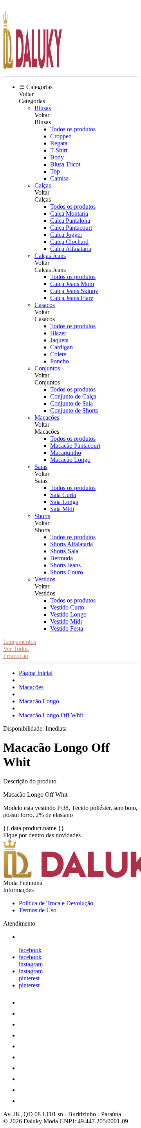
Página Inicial (35, 673)
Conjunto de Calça (73, 396)
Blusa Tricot (65, 164)
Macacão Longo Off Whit (51, 715)
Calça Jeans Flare (71, 298)
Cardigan (61, 347)
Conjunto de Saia (71, 403)
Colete (58, 354)
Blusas (42, 108)
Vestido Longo (68, 614)
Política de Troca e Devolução (56, 903)
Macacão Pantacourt (75, 445)
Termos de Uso (37, 910)
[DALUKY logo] (32, 66)
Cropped (61, 136)
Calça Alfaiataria (70, 248)
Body (57, 157)
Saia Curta (63, 495)
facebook (30, 950)
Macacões (46, 417)
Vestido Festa (66, 628)
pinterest (29, 978)
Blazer (58, 333)
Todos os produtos (73, 129)
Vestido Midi (66, 621)
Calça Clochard (69, 241)
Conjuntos (47, 368)
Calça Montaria (69, 213)
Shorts (42, 516)
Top (55, 171)
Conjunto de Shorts (74, 410)
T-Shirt (58, 150)
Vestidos (44, 579)
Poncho (59, 361)
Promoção (15, 655)
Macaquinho (65, 452)
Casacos (44, 305)
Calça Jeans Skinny (74, 291)
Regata (58, 143)
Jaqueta (59, 340)
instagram (31, 964)
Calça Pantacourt (71, 227)
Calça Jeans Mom (72, 284)
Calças (42, 185)
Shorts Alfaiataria (71, 544)
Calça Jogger (66, 234)
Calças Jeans (50, 255)
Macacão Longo (70, 459)
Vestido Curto (67, 607)
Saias (40, 466)
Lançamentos (19, 641)
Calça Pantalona (70, 220)
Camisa (59, 178)
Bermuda (61, 558)
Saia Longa (64, 502)
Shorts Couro (66, 572)
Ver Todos (16, 648)
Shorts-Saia (64, 551)
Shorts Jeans (65, 565)
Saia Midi (62, 509)
